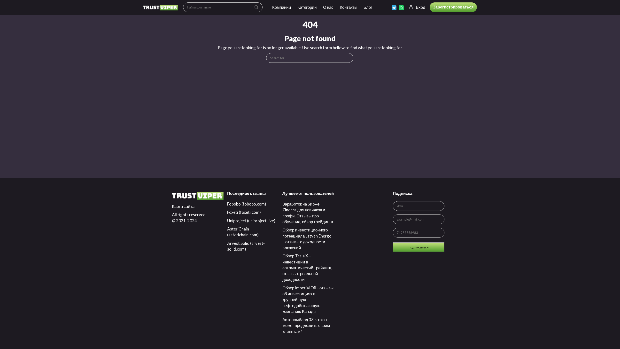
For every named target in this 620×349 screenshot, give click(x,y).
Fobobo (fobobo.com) (246, 203)
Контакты (348, 7)
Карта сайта (183, 206)
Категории (307, 7)
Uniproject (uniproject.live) (251, 220)
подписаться (419, 247)
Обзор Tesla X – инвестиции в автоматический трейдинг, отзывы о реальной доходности (307, 267)
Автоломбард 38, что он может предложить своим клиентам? (306, 325)
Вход (420, 7)
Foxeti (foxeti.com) (244, 212)
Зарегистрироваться (453, 7)
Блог (368, 7)
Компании (281, 7)
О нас (328, 7)
